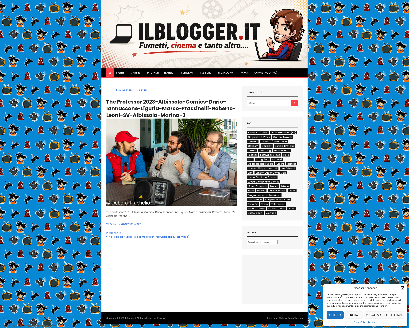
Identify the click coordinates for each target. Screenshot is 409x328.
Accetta (335, 315)
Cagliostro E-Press (259, 137)
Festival (252, 155)
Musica (261, 190)
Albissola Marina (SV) (283, 132)
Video (291, 208)
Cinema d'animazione (274, 141)
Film (250, 159)
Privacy (371, 322)
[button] (402, 288)
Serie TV (253, 204)
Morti (251, 190)
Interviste (153, 72)
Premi (292, 190)
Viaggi (245, 72)
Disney (252, 150)
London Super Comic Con (271, 172)
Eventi (120, 72)
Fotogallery (262, 159)
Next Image (142, 89)
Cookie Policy (360, 322)
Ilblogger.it (130, 318)
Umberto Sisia (276, 208)
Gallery (135, 72)
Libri (250, 172)
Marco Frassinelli (257, 186)
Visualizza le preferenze (384, 315)
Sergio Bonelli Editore (277, 199)
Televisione (278, 204)
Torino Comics (256, 208)
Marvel (274, 186)
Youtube (271, 213)
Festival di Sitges (270, 155)
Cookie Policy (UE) (265, 72)
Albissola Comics (258, 132)
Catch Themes (295, 318)
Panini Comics (277, 190)
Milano (285, 186)
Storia (264, 204)
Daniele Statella (284, 146)
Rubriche (205, 72)
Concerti (253, 146)
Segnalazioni (226, 72)
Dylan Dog (265, 150)
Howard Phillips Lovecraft (262, 168)
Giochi (280, 163)
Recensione (255, 199)
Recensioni (186, 72)
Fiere (286, 155)
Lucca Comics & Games (262, 177)
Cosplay (266, 146)
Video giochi (255, 213)
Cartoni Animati (282, 137)
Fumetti (277, 159)
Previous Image (124, 89)
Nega (354, 315)
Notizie (168, 72)
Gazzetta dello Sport (260, 163)
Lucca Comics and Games (263, 181)
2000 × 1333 (134, 224)
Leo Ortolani (288, 168)
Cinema (252, 141)
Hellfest (291, 163)
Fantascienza (282, 150)
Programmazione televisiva (264, 195)
